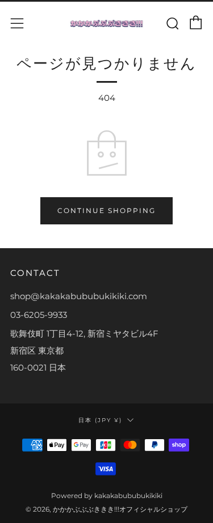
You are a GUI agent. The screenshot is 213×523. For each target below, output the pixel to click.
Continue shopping (106, 210)
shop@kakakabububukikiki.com (78, 296)
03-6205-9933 (38, 314)
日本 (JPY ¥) (100, 419)
